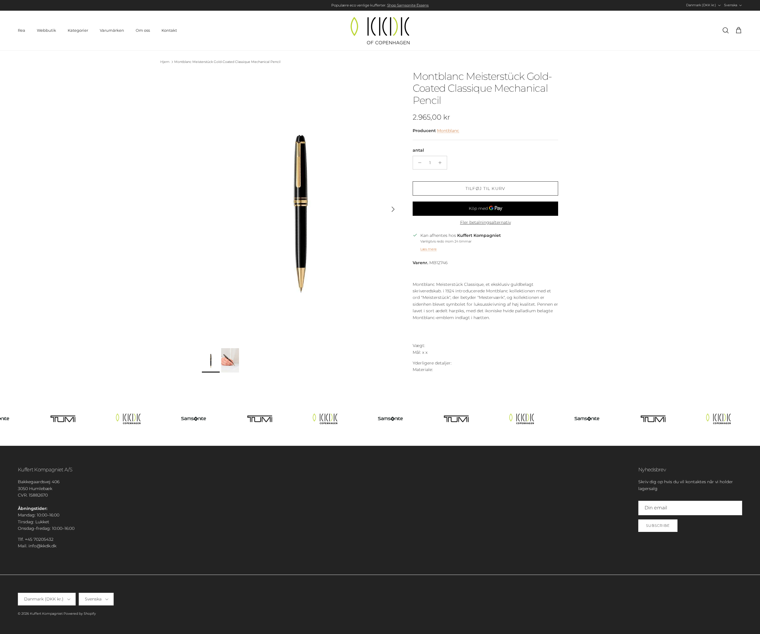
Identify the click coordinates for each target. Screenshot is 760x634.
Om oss (143, 30)
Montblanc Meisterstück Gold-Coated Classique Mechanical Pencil (227, 62)
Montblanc (448, 130)
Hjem (165, 62)
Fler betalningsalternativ (485, 222)
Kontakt (169, 30)
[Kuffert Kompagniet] (380, 31)
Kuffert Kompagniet (46, 613)
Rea (21, 30)
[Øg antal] (441, 162)
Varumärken (112, 30)
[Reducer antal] (418, 162)
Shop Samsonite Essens (408, 5)
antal (418, 150)
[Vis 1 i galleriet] (301, 206)
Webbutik (46, 30)
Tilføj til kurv (485, 188)
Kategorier (78, 30)
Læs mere (428, 249)
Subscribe (658, 525)
